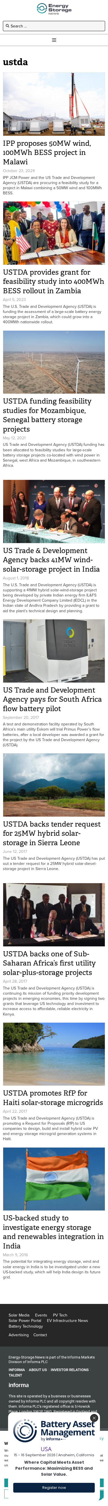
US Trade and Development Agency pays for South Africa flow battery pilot (52, 699)
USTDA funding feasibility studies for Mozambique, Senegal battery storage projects (47, 415)
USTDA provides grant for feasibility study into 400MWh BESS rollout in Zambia (53, 281)
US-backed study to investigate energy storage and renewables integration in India (53, 1232)
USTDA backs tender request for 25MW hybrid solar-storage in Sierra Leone (52, 833)
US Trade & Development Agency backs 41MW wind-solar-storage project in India (51, 560)
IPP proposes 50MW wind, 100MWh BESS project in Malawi (47, 152)
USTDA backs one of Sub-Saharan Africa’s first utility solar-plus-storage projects (49, 963)
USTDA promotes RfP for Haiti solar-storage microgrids (53, 1098)
